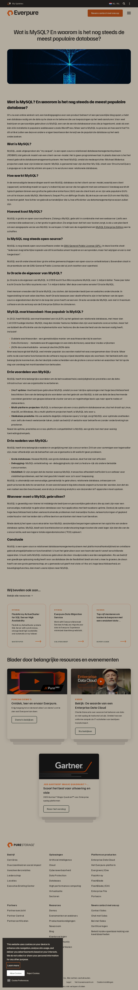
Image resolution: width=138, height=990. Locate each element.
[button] (18, 980)
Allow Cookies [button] (16, 973)
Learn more (13, 965)
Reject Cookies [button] (33, 973)
